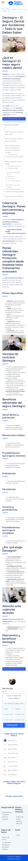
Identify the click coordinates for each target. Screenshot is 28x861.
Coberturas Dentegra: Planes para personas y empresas (14, 140)
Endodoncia (11, 176)
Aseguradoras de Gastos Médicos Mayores (7, 815)
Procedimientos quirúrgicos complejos (13, 186)
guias (7, 8)
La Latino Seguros (14, 766)
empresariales (6, 224)
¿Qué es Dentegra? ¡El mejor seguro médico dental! (14, 133)
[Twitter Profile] (6, 691)
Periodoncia (11, 178)
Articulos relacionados (14, 796)
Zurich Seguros (13, 774)
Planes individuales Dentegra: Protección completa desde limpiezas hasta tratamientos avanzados (12, 149)
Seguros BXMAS (13, 749)
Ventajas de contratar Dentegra (15, 157)
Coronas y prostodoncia (14, 180)
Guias (18, 835)
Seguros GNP (12, 757)
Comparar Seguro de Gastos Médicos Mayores (14, 782)
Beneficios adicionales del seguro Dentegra (13, 163)
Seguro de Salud (5, 838)
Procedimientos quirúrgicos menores (13, 173)
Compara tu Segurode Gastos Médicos (14, 858)
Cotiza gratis (13, 725)
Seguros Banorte (13, 744)
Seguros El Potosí (13, 753)
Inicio (3, 8)
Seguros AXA (12, 740)
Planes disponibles (12, 154)
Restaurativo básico (13, 168)
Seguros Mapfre (13, 770)
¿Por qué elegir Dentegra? (13, 189)
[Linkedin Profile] (3, 691)
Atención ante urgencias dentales (15, 191)
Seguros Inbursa (13, 762)
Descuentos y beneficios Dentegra (14, 196)
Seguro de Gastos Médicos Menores (19, 820)
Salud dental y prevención (14, 166)
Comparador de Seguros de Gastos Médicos (6, 846)
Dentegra (12, 106)
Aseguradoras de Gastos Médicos (14, 735)
